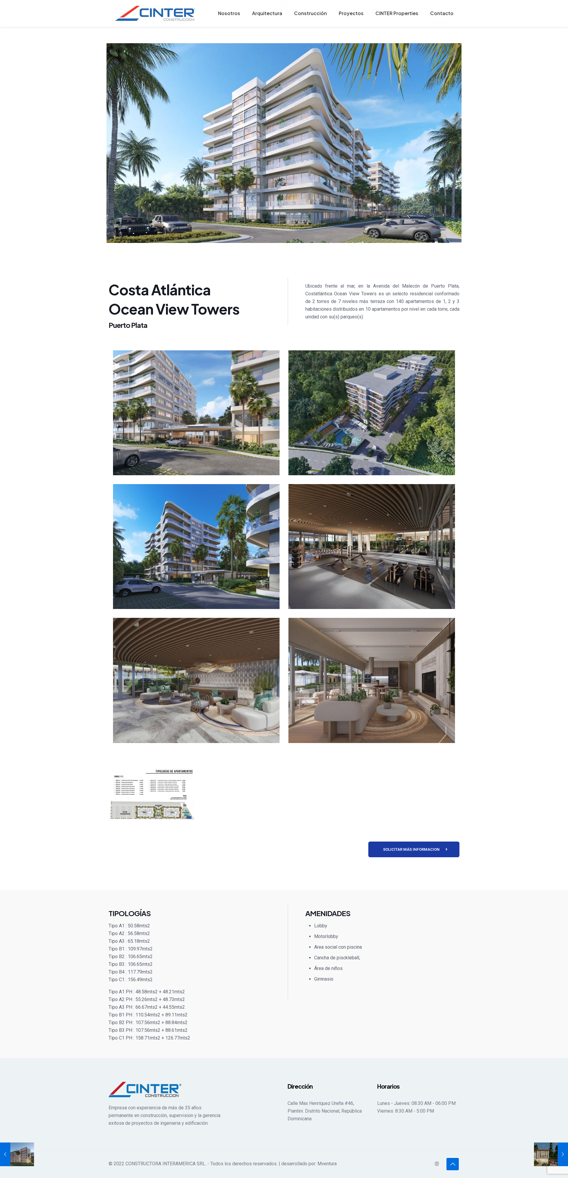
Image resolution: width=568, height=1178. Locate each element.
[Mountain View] (551, 1154)
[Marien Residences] (17, 1154)
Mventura (327, 1163)
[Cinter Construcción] (155, 13)
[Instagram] (437, 1163)
